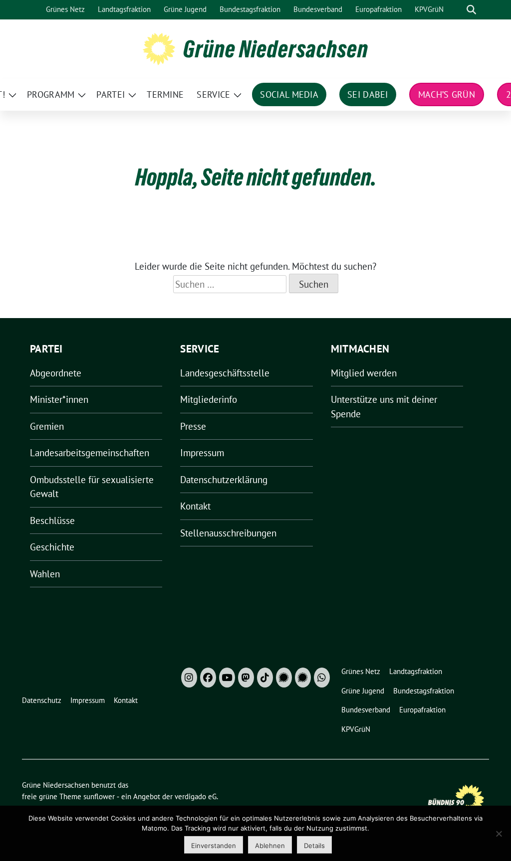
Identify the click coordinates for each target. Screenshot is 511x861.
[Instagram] (189, 678)
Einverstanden (213, 846)
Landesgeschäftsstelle (224, 373)
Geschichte (52, 547)
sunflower (99, 796)
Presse (193, 426)
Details (314, 846)
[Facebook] (208, 678)
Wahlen (45, 574)
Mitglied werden (364, 373)
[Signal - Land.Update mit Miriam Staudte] (303, 678)
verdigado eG (196, 796)
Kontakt (195, 506)
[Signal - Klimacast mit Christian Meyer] (284, 678)
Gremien (47, 426)
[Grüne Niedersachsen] (159, 48)
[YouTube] (227, 678)
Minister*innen (59, 399)
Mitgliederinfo (208, 399)
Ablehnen (270, 846)
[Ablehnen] (499, 834)
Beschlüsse (52, 520)
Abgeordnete (55, 373)
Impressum (202, 453)
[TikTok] (265, 678)
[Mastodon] (246, 678)
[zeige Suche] (471, 9)
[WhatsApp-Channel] (322, 678)
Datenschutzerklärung (223, 480)
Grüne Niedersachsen (275, 48)
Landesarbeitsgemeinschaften (89, 453)
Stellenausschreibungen (228, 533)
